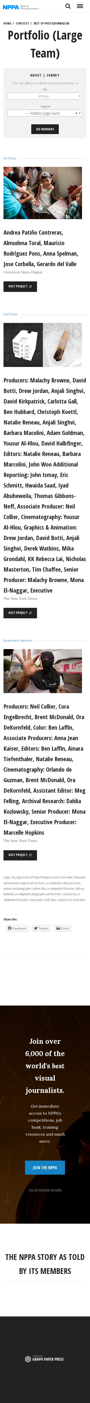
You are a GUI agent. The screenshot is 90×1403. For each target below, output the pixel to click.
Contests (22, 23)
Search (68, 4)
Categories (45, 106)
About (36, 75)
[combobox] (45, 96)
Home (7, 23)
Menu (79, 4)
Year (45, 89)
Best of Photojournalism (51, 23)
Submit (53, 75)
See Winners (45, 129)
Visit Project (18, 286)
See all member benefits (45, 1190)
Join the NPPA (45, 1167)
